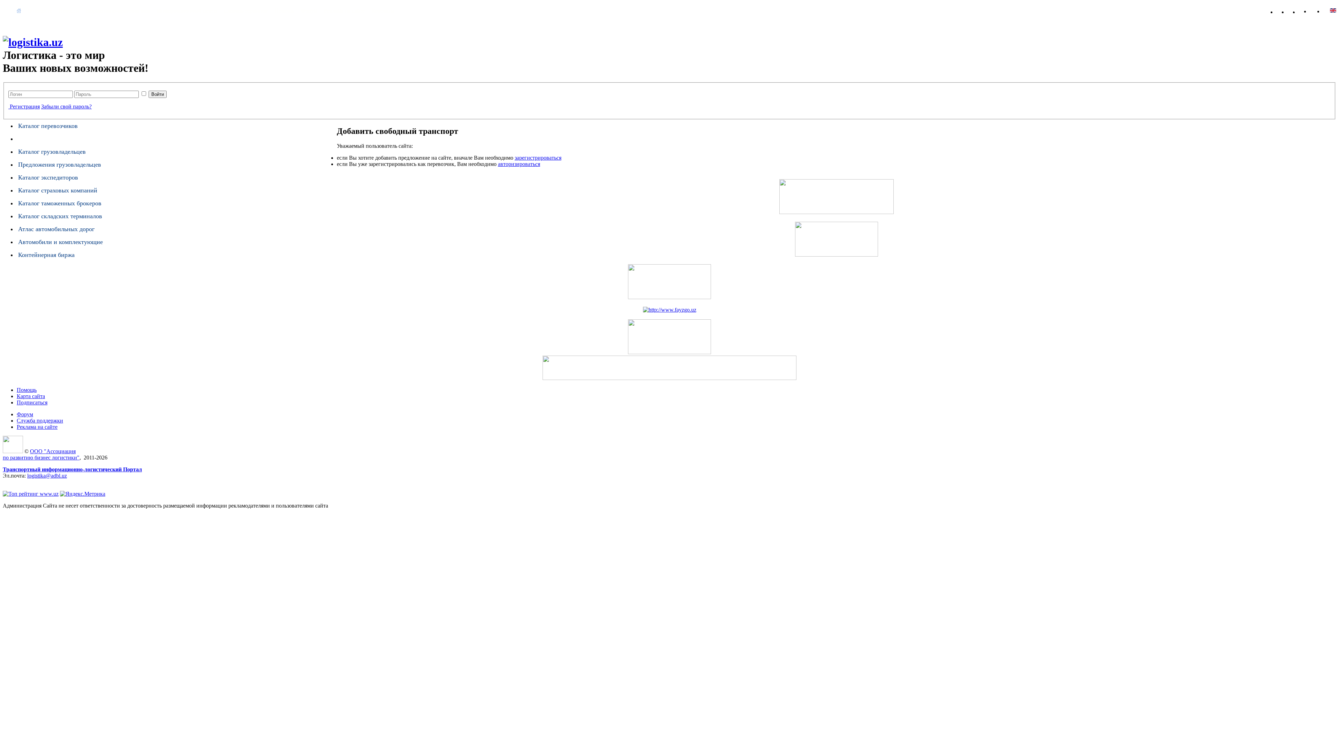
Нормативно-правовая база (118, 11)
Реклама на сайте (344, 11)
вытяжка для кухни (26, 482)
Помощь (284, 11)
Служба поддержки (40, 421)
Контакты (383, 11)
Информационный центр (187, 11)
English (1320, 10)
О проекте (40, 11)
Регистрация (25, 106)
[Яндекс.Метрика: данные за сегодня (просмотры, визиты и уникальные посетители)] (82, 494)
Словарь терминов (246, 11)
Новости (69, 11)
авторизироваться (519, 164)
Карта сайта (1308, 10)
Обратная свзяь (1296, 10)
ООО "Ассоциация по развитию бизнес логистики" (41, 454)
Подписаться (32, 402)
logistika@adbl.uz (47, 476)
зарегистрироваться (538, 158)
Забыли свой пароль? (66, 106)
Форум (309, 11)
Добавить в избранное (1285, 10)
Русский (1333, 10)
